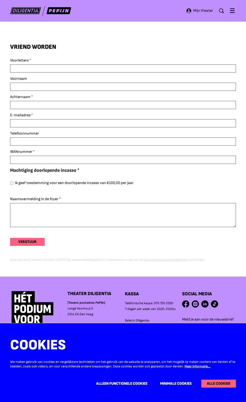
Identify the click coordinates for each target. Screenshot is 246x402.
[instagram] (195, 304)
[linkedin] (205, 304)
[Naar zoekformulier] (221, 10)
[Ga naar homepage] (40, 11)
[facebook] (185, 304)
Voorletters (20, 60)
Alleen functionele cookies (122, 383)
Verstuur (27, 242)
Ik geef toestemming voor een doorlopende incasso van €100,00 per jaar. (74, 183)
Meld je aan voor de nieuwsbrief (208, 319)
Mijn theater (203, 10)
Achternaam (21, 97)
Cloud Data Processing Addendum (166, 260)
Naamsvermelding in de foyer (35, 199)
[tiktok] (214, 304)
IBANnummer (22, 151)
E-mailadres (21, 115)
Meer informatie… (197, 366)
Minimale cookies (176, 383)
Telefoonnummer (24, 133)
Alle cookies (218, 383)
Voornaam (18, 78)
